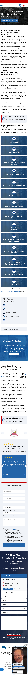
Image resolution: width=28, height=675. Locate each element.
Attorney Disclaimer (7, 664)
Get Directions (7, 588)
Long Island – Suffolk (8, 592)
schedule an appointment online (13, 291)
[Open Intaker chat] (14, 674)
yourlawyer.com (12, 529)
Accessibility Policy (7, 662)
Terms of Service (7, 668)
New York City (6, 596)
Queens (4, 600)
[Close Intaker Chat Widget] (27, 645)
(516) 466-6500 (8, 585)
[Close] (27, 2)
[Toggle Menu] (27, 5)
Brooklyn (5, 604)
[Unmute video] (19, 658)
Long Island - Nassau (8, 575)
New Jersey (5, 612)
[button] (23, 5)
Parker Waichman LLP (5, 11)
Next (26, 432)
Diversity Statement (7, 666)
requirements (17, 371)
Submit (14, 545)
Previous (2, 432)
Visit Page (16, 588)
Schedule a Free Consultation (10, 20)
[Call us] (20, 5)
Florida (4, 608)
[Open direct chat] (25, 645)
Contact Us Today (14, 354)
